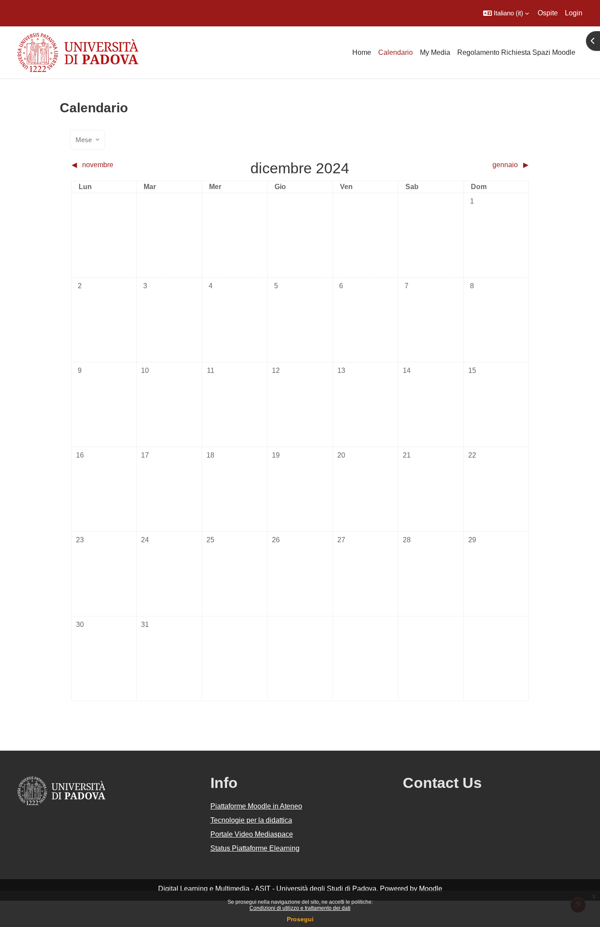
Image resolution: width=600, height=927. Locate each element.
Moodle (430, 888)
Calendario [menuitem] (395, 52)
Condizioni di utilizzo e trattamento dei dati (300, 908)
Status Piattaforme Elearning (255, 848)
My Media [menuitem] (435, 52)
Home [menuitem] (361, 52)
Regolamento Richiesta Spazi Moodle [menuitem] (516, 52)
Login (573, 13)
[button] (506, 13)
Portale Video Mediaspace (251, 834)
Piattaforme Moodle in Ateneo (256, 806)
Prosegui (300, 919)
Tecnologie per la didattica (251, 820)
